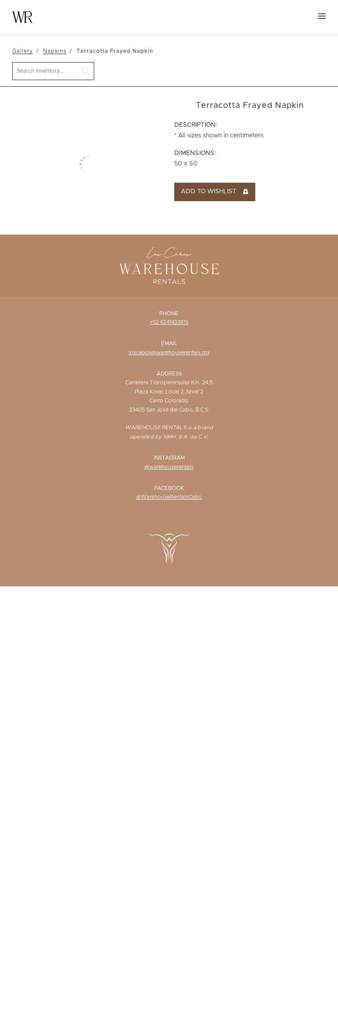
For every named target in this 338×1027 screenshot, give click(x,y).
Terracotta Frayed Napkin (115, 51)
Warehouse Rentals (22, 17)
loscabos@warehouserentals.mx (169, 352)
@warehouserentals (169, 467)
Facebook (169, 488)
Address (169, 373)
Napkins (54, 51)
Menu (322, 16)
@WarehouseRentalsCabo (169, 497)
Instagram (169, 457)
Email (169, 343)
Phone (169, 313)
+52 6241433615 (169, 322)
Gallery (22, 51)
